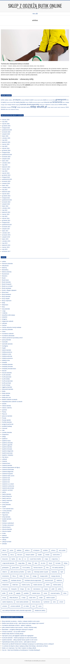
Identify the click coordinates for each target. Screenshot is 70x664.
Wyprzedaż (5, 537)
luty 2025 (4, 146)
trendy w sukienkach (8, 523)
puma (38, 66)
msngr (14, 107)
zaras (39, 606)
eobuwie (4, 323)
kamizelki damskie (7, 344)
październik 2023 (7, 179)
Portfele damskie (7, 422)
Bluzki (4, 278)
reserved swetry (25, 107)
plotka (59, 589)
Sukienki (4, 461)
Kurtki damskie (6, 375)
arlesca (53, 550)
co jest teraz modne (35, 559)
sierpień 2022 (6, 204)
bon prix (19, 554)
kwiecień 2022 (6, 212)
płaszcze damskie (7, 416)
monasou (3, 107)
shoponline (5, 434)
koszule (4, 370)
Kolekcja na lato (6, 354)
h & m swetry (26, 567)
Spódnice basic (6, 440)
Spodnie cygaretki (7, 445)
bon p (12, 554)
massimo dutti (49, 580)
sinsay (4, 597)
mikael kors (42, 104)
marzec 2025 (5, 144)
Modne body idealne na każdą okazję (12, 633)
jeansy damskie (6, 340)
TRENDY (4, 521)
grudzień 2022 (6, 196)
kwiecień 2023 (6, 191)
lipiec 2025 (5, 136)
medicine (59, 580)
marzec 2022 (5, 214)
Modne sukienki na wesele (9, 399)
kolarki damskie (6, 350)
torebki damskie (6, 519)
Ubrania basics (6, 527)
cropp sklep (21, 563)
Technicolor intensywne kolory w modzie (15, 64)
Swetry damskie (6, 494)
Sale (3, 430)
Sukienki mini (6, 482)
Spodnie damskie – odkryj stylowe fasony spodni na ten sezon (19, 640)
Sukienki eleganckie (7, 471)
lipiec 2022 (5, 206)
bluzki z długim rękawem (9, 290)
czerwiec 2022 (6, 208)
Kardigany (5, 346)
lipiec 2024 (5, 161)
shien (64, 593)
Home (3, 331)
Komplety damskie (7, 364)
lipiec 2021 (5, 231)
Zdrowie (4, 543)
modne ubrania (54, 104)
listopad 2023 (6, 177)
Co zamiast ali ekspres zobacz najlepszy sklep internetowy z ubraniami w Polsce (25, 646)
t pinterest (46, 602)
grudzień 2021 (6, 220)
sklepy (4, 436)
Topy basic (5, 515)
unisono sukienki (15, 606)
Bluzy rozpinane (6, 300)
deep (29, 563)
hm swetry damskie (19, 102)
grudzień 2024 (6, 150)
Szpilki (4, 506)
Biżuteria (4, 276)
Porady (4, 66)
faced (50, 563)
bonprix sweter (29, 100)
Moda (3, 391)
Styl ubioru (5, 457)
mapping (18, 104)
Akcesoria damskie (7, 263)
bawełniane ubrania (28, 66)
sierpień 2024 (6, 158)
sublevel (4, 459)
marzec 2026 (5, 119)
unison (61, 602)
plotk (53, 589)
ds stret (50, 100)
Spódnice (4, 438)
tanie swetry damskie (22, 602)
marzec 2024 (5, 169)
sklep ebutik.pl (38, 106)
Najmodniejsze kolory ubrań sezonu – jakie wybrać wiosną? (19, 642)
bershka (4, 554)
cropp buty (54, 559)
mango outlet (4, 104)
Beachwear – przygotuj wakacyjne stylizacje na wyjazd (17, 629)
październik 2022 (7, 200)
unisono (4, 606)
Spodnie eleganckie (7, 451)
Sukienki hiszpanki (7, 473)
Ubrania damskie (7, 529)
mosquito (8, 107)
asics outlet (20, 66)
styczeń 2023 (5, 193)
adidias (14, 66)
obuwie (4, 403)
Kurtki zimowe (6, 385)
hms (47, 567)
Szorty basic (5, 502)
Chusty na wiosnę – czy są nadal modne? (13, 631)
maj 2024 (4, 165)
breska (35, 100)
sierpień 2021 (6, 228)
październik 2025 (7, 130)
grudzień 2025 (6, 126)
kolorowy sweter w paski (38, 102)
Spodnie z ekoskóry (7, 455)
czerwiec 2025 (6, 138)
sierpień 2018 (6, 237)
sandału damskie (7, 432)
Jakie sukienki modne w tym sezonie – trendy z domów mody (19, 627)
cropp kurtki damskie (8, 563)
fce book (58, 563)
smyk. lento (32, 597)
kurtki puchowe (6, 383)
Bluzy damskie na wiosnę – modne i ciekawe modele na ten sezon (21, 621)
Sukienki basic (6, 463)
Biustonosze (5, 274)
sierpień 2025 (6, 134)
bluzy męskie (6, 298)
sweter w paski (54, 107)
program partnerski (7, 424)
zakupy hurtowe (6, 541)
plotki (3, 593)
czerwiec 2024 (6, 163)
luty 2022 (4, 216)
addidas (6, 100)
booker (40, 554)
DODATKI (4, 317)
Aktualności (5, 265)
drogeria (4, 319)
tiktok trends (5, 513)
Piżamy (4, 412)
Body (3, 302)
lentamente (57, 102)
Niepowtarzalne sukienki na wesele (12, 401)
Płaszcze (4, 414)
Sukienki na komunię (8, 486)
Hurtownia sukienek (7, 333)
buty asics (5, 559)
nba (28, 589)
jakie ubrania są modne (17, 572)
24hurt (4, 550)
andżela (23, 100)
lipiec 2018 (5, 239)
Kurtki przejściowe (7, 381)
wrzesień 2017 (6, 251)
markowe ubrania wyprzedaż (29, 104)
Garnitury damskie (7, 329)
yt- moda (26, 606)
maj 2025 (4, 140)
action (2, 100)
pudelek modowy (7, 426)
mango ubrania (11, 104)
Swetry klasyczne (7, 496)
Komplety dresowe (7, 366)
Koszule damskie (7, 372)
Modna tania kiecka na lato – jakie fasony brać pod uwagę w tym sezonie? (23, 623)
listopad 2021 (6, 222)
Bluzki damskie (6, 282)
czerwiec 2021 (6, 233)
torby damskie (6, 517)
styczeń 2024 (5, 173)
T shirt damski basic (8, 508)
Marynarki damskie (7, 389)
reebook (42, 66)
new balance (36, 589)
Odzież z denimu (7, 408)
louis (27, 576)
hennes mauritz (9, 102)
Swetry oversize (6, 498)
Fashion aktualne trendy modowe (11, 327)
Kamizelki (5, 342)
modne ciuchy (26, 584)
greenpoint (61, 99)
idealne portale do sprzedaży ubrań (12, 337)
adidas (4, 261)
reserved (4, 428)
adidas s (11, 100)
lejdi (51, 102)
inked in (27, 102)
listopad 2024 (6, 152)
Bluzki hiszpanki (6, 284)
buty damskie (6, 309)
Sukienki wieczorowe (8, 488)
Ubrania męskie (6, 531)
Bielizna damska (6, 272)
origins (46, 589)
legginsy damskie (7, 387)
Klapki (4, 348)
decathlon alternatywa (8, 315)
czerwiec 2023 (6, 187)
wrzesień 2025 (6, 132)
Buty (3, 307)
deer (36, 563)
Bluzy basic (5, 292)
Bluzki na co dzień (7, 286)
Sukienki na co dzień (8, 484)
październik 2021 (7, 224)
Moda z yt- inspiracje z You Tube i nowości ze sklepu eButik (19, 648)
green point (15, 567)
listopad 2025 (6, 128)
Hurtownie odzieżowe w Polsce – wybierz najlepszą (16, 625)
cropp (3, 311)
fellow (53, 100)
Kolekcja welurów (7, 356)
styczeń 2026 (5, 123)
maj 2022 (4, 210)
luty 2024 (4, 171)
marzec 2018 (5, 247)
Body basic (5, 305)
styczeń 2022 (5, 218)
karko (30, 102)
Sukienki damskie (7, 465)
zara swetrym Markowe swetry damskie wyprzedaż (16, 610)
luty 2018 (4, 249)
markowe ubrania (16, 580)
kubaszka (46, 102)
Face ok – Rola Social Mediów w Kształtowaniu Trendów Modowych (21, 650)
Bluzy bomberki (6, 294)
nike (35, 66)
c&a (20, 559)
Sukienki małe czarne (8, 475)
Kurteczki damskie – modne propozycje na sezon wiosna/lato (19, 638)
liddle (21, 576)
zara (9, 109)
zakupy (4, 539)
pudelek (26, 593)
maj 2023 (4, 189)
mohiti (48, 584)
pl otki (11, 593)
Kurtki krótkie (6, 379)
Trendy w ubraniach (8, 525)
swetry (4, 492)
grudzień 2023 (6, 175)
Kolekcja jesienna (7, 352)
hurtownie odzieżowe (8, 335)
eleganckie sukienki (7, 321)
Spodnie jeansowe (7, 453)
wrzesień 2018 (6, 235)
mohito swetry (62, 104)
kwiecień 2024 (6, 167)
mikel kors (47, 104)
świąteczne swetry (15, 109)
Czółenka (4, 313)
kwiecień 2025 (6, 142)
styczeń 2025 (5, 148)
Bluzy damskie (6, 296)
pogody (18, 593)
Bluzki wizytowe (6, 288)
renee (18, 107)
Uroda (4, 533)
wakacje (4, 535)
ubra (7, 109)
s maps (48, 107)
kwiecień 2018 (6, 245)
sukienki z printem (7, 490)
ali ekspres (17, 100)
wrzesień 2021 (6, 226)
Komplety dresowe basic (9, 368)
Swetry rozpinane (7, 500)
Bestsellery (5, 270)
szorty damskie (6, 504)
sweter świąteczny (61, 107)
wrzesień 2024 (6, 156)
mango (67, 102)
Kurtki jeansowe (6, 377)
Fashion (4, 325)
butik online (40, 100)
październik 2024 (7, 154)
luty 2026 (4, 121)
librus (63, 102)
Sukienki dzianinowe (8, 469)
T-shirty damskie (7, 510)
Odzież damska (6, 405)
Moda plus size (6, 397)
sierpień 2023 (6, 183)
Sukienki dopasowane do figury (11, 467)
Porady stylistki (6, 420)
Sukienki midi (6, 480)
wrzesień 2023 (6, 181)
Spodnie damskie (7, 447)
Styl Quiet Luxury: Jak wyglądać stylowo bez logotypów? (17, 635)
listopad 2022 (6, 198)
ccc (47, 100)
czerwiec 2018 (6, 241)
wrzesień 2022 (6, 202)
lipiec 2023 (5, 185)
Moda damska (6, 393)
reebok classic (36, 593)
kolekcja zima (6, 360)
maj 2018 (4, 243)
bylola (45, 100)
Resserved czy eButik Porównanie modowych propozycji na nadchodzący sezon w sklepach (28, 644)
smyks (41, 597)
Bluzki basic (5, 280)
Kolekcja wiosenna (7, 358)
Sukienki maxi (6, 478)
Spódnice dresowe (7, 443)
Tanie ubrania (36, 602)
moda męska (5, 395)
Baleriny (4, 267)
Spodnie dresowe (7, 449)
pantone (4, 410)
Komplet (4, 362)
